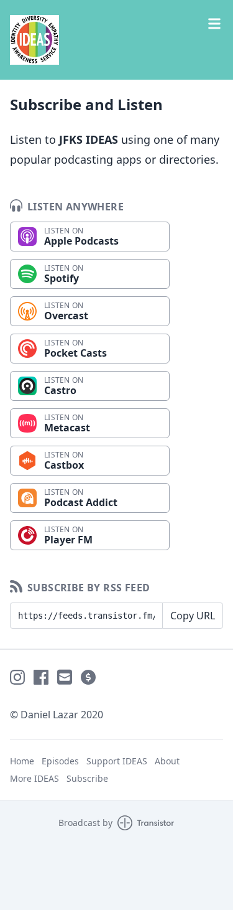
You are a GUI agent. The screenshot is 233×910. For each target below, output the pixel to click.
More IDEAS (34, 778)
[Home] (116, 40)
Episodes (60, 761)
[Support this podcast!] (88, 677)
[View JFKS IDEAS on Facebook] (41, 677)
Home (22, 761)
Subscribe (87, 778)
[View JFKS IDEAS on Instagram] (17, 677)
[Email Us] (64, 677)
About (167, 761)
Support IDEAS (116, 761)
